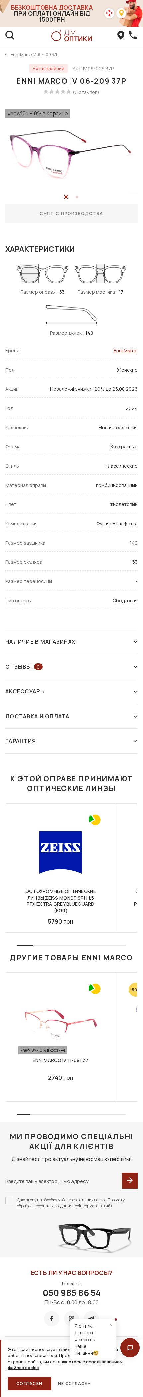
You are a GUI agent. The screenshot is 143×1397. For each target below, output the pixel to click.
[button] (130, 1347)
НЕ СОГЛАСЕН (74, 1383)
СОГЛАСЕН (29, 1383)
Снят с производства (71, 213)
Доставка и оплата (37, 716)
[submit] (130, 1181)
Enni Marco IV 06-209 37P (34, 54)
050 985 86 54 (72, 1293)
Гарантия (20, 741)
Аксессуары (25, 691)
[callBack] (133, 35)
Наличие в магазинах (40, 641)
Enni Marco (126, 350)
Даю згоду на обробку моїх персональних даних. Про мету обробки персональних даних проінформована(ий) (71, 1203)
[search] (10, 35)
